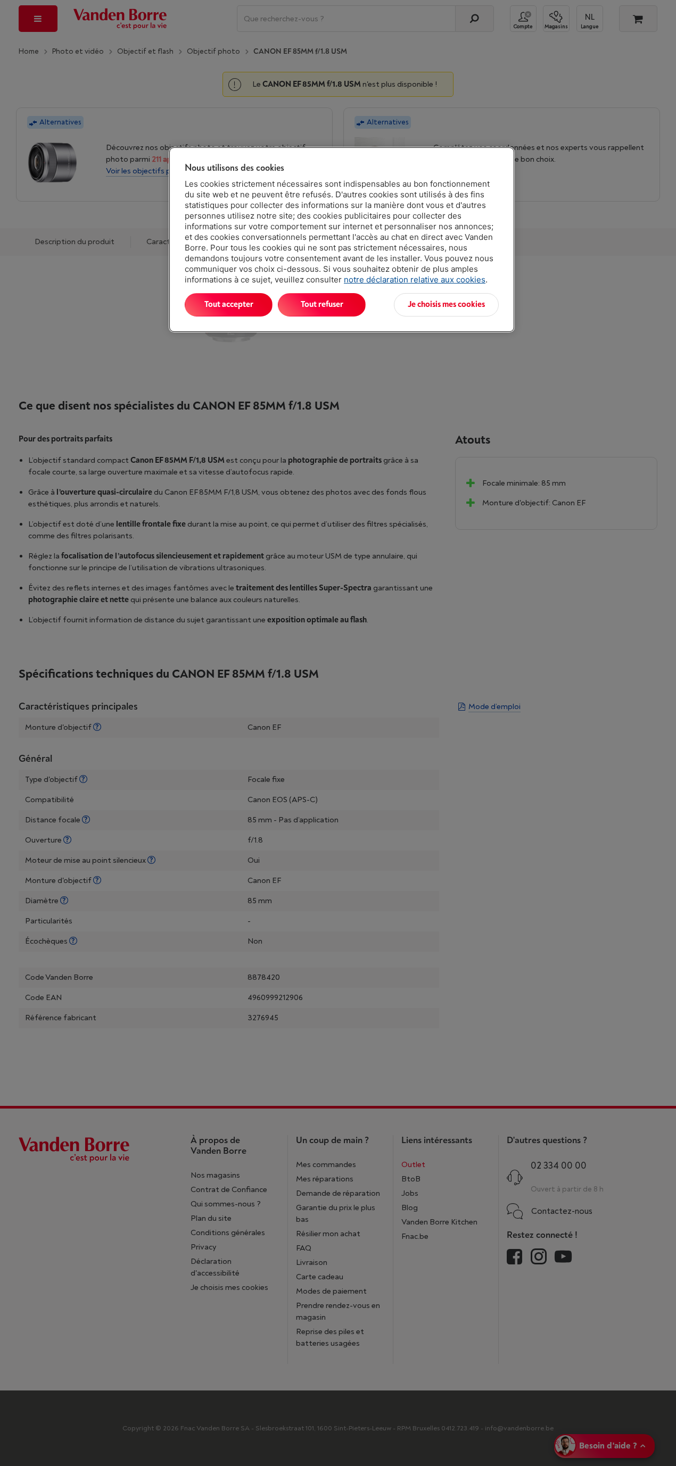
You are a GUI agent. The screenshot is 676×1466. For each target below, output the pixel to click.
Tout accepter (228, 304)
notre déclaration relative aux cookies (414, 279)
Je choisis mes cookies (446, 304)
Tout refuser (322, 304)
